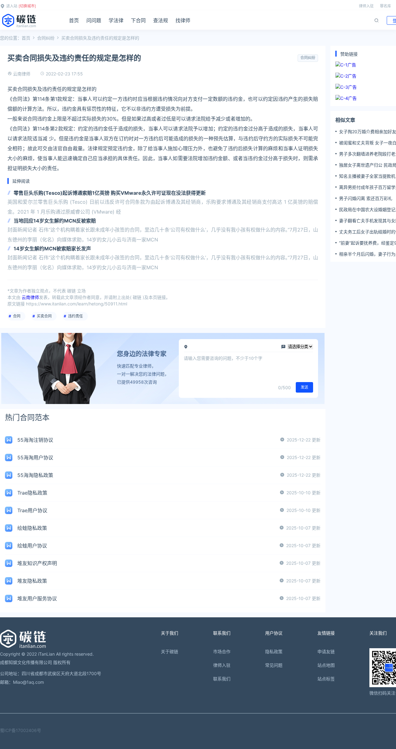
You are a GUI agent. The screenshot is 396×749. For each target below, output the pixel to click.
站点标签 (326, 678)
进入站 (11, 6)
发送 (304, 387)
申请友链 (326, 651)
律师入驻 (366, 6)
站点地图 (326, 665)
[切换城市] (27, 6)
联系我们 (221, 678)
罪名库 (385, 6)
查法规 (160, 20)
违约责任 (75, 316)
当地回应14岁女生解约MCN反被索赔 (55, 221)
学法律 (116, 20)
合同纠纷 (45, 37)
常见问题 (273, 665)
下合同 (138, 20)
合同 (16, 316)
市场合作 (221, 651)
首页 (74, 20)
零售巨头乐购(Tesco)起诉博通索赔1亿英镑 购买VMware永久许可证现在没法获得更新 (110, 193)
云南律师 (21, 73)
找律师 (182, 20)
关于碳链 (169, 651)
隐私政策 (273, 651)
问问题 (93, 20)
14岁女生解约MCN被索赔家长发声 (52, 248)
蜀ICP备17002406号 (20, 730)
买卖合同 (44, 316)
